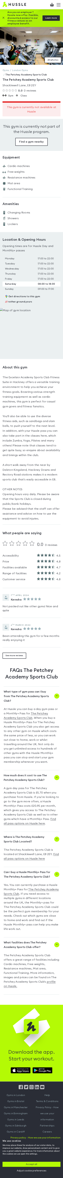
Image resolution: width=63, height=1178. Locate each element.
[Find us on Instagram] (31, 1088)
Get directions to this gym (24, 296)
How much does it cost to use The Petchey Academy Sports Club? (25, 777)
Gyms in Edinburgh (15, 1126)
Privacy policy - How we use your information (35, 1138)
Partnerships (47, 1126)
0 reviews (27, 90)
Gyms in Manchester (16, 1107)
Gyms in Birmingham (16, 1113)
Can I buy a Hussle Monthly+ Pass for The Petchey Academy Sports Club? (27, 874)
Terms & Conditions (47, 1101)
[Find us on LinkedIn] (37, 1088)
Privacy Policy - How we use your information (47, 1113)
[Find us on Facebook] (21, 1088)
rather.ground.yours (18, 302)
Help (47, 1095)
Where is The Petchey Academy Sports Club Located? (24, 839)
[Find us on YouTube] (42, 1088)
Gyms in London (16, 1095)
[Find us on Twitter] (26, 1088)
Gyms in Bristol (15, 1101)
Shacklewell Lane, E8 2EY (19, 85)
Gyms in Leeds (15, 1119)
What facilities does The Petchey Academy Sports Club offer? (25, 944)
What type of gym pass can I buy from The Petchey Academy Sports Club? (26, 696)
